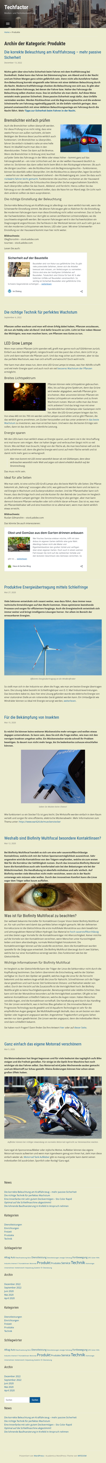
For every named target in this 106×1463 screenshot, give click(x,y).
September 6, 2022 (13, 317)
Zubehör (37, 1268)
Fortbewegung (80, 1257)
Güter (94, 1258)
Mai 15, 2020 (10, 722)
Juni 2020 (9, 1291)
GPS (89, 1258)
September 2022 (12, 1287)
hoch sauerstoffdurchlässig (84, 931)
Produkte (9, 1235)
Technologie (90, 1263)
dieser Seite (80, 1027)
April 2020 (9, 1298)
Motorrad (33, 1263)
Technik (8, 1238)
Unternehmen (9, 1268)
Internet (14, 1263)
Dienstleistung (39, 1257)
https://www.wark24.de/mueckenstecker (40, 821)
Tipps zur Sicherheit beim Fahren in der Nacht (50, 110)
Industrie (7, 1263)
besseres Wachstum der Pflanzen (75, 368)
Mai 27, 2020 (10, 592)
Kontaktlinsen (24, 1263)
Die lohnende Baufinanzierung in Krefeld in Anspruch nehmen (36, 1206)
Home (7, 32)
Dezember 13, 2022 (13, 62)
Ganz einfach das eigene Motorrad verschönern (42, 1044)
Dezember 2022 (12, 1284)
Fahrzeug (68, 1258)
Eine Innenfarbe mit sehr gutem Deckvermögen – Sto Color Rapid (38, 1198)
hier (62, 1027)
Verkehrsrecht (20, 1268)
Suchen (98, 23)
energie (62, 1258)
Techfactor (16, 7)
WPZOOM (82, 1455)
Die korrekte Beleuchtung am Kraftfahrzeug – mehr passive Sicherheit (40, 1191)
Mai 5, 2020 (9, 1049)
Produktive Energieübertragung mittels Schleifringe (46, 587)
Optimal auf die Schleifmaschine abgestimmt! (27, 1202)
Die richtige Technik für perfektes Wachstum (27, 1195)
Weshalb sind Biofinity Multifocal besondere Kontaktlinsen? (52, 838)
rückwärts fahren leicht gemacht (21, 178)
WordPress (39, 1455)
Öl (41, 1268)
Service (65, 1263)
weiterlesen (70, 700)
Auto (13, 1257)
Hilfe (97, 1258)
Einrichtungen (11, 1228)
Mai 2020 (9, 1294)
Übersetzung (47, 1268)
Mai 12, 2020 (10, 843)
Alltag (7, 1257)
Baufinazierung (21, 1258)
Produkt (44, 1262)
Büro (29, 1258)
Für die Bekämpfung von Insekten (31, 717)
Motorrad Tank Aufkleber (37, 1157)
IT (18, 1263)
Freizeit (8, 1231)
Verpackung (29, 1268)
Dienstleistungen (13, 1224)
